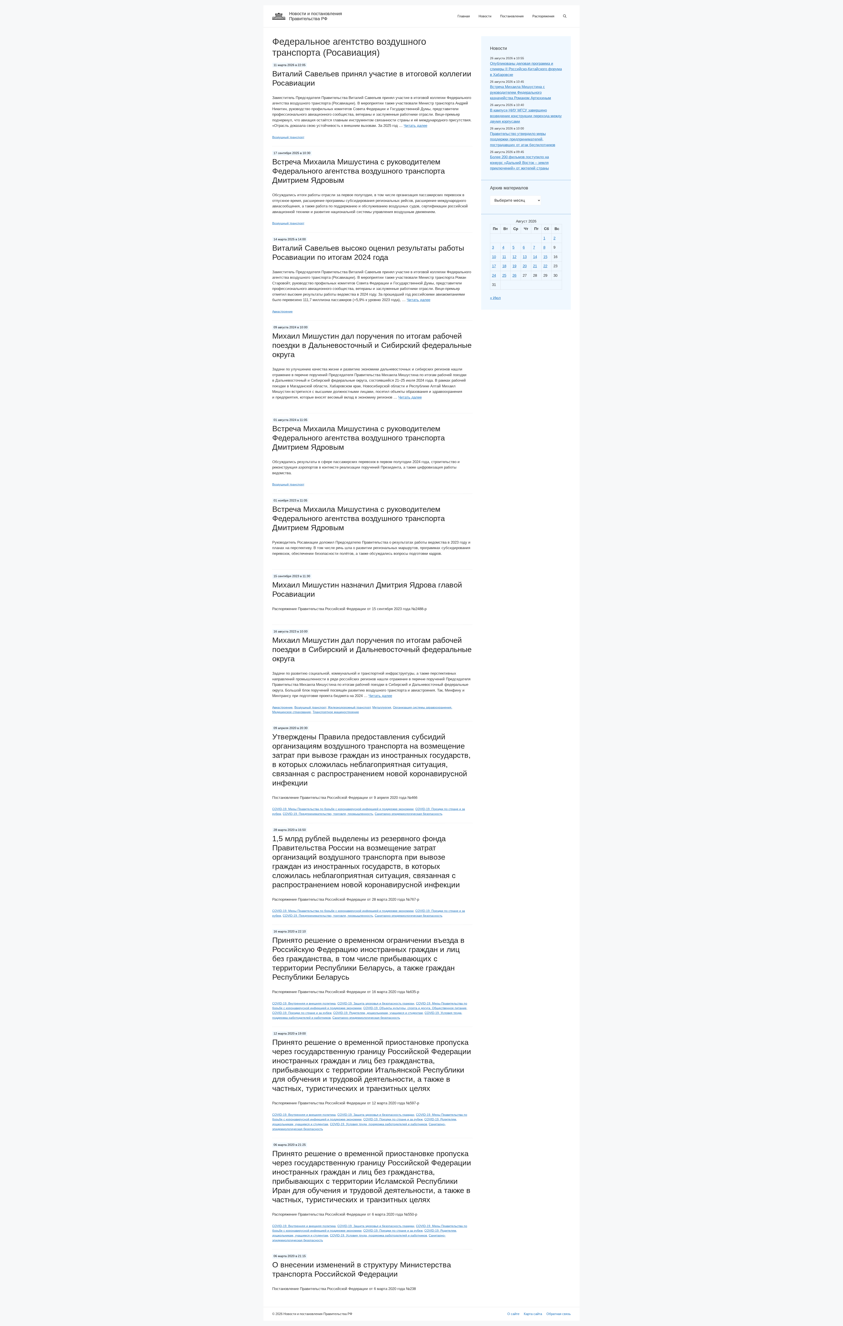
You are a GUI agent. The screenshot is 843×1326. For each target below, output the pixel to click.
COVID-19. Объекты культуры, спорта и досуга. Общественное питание (415, 1008)
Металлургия (381, 707)
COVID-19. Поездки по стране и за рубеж (301, 1013)
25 (504, 275)
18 (504, 266)
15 (545, 257)
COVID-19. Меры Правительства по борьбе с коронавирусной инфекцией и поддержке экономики (343, 809)
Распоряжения (543, 16)
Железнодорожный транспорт (349, 707)
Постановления (512, 16)
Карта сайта (533, 1314)
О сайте (513, 1314)
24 (494, 275)
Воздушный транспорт (288, 137)
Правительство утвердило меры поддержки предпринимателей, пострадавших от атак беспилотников (522, 139)
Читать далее (415, 126)
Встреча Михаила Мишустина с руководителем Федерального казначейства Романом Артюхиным (520, 92)
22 (545, 266)
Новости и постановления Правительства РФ (315, 16)
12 (514, 257)
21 (535, 266)
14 (535, 257)
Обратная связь (558, 1314)
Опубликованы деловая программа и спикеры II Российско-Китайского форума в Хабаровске (526, 69)
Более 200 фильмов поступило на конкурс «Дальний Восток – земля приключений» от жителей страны (519, 162)
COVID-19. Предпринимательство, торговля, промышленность (328, 814)
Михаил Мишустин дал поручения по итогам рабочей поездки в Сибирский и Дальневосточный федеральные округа (372, 649)
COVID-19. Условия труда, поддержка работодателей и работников (378, 1124)
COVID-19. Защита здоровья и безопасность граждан (375, 1003)
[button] (565, 16)
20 (525, 266)
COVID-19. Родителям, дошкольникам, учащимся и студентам (378, 1013)
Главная (464, 16)
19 (514, 266)
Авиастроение (282, 311)
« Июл (495, 298)
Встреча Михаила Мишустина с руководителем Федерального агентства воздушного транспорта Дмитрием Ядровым (358, 170)
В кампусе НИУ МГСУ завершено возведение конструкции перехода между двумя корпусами (526, 116)
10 (494, 257)
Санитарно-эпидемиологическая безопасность (408, 814)
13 (525, 257)
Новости (485, 16)
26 (514, 275)
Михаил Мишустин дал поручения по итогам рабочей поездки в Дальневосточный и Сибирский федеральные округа (372, 345)
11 (504, 257)
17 (494, 266)
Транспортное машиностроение (336, 712)
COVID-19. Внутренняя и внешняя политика (304, 1003)
